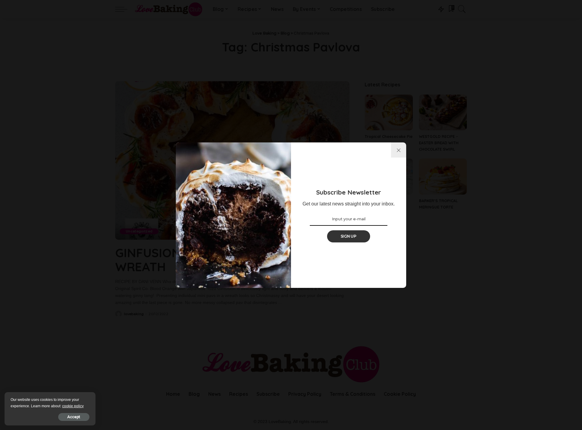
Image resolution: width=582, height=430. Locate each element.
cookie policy (73, 406)
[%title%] (398, 150)
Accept (73, 417)
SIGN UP (348, 236)
